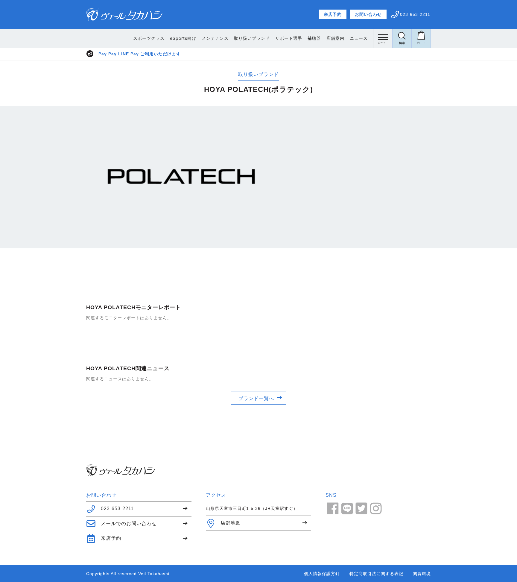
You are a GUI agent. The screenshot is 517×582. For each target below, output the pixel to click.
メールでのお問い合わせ (129, 523)
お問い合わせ (368, 14)
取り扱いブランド (252, 38)
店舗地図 (231, 522)
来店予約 (333, 14)
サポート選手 (288, 38)
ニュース (359, 38)
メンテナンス (215, 38)
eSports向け (183, 38)
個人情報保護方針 (322, 573)
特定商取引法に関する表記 (376, 573)
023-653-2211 (117, 508)
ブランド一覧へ (256, 398)
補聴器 (314, 38)
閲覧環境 (422, 573)
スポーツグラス (149, 38)
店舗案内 (335, 38)
